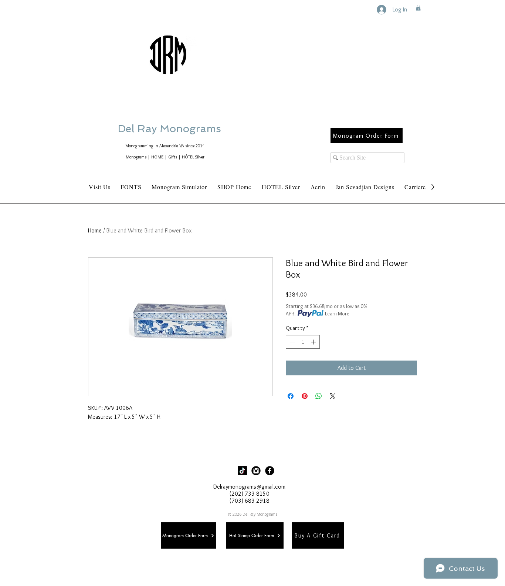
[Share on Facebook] (290, 396)
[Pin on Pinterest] (304, 396)
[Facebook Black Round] (269, 470)
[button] (418, 8)
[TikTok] (242, 470)
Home (95, 230)
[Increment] (314, 341)
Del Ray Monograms (193, 129)
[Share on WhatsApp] (318, 396)
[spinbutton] (302, 341)
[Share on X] (332, 396)
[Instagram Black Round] (256, 470)
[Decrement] (291, 341)
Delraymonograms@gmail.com (249, 486)
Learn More (337, 313)
